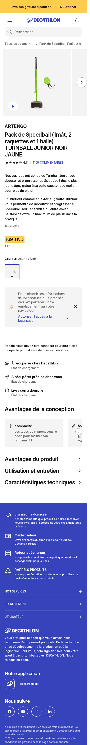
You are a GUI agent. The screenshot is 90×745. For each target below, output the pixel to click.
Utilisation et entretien (32, 471)
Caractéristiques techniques (40, 482)
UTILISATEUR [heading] (14, 616)
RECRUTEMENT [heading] (16, 604)
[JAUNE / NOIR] (12, 271)
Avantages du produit (31, 459)
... (33, 43)
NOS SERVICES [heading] (15, 591)
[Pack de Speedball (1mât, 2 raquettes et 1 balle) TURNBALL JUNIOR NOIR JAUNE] (37, 82)
